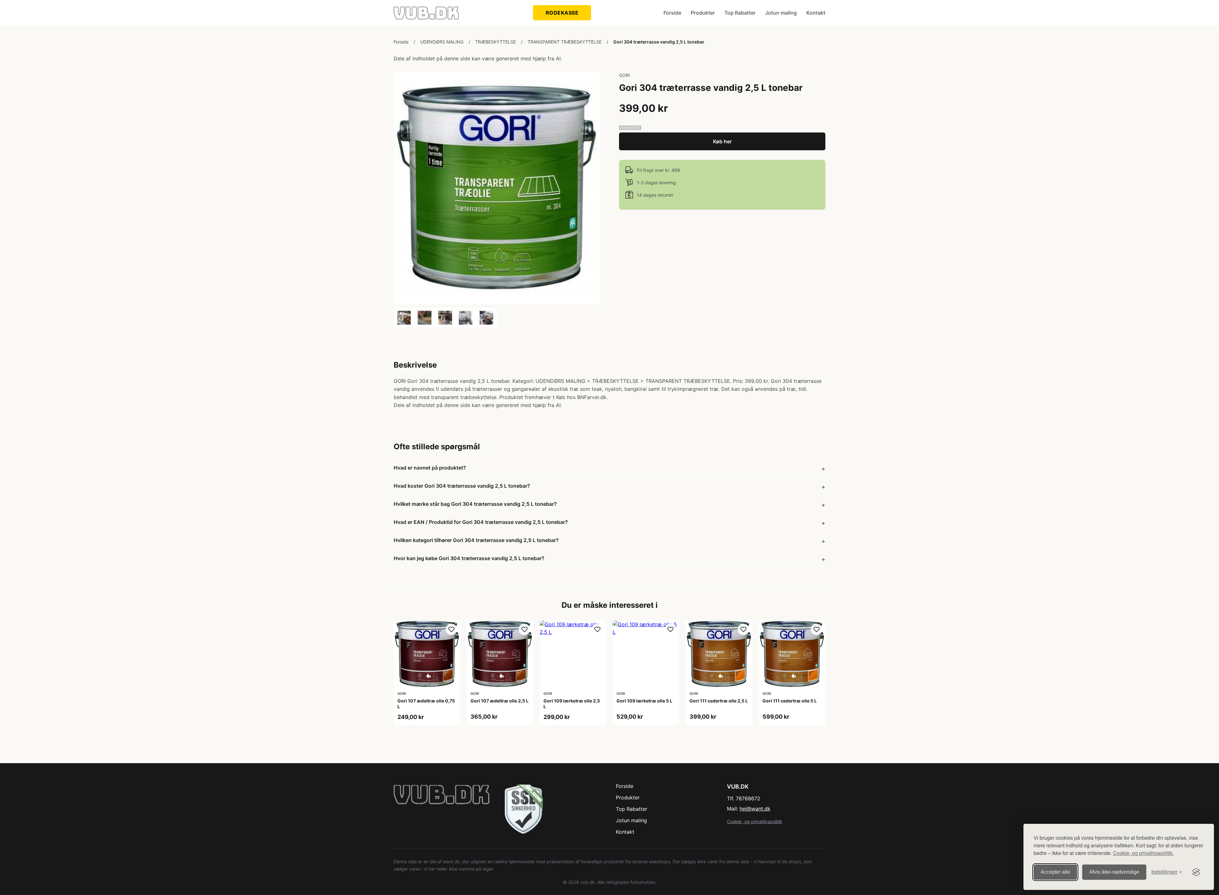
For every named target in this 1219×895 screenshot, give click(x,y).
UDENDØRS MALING (441, 41)
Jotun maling (781, 13)
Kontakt (815, 13)
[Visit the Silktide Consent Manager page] (1196, 872)
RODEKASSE (562, 13)
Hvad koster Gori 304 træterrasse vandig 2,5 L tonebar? (462, 486)
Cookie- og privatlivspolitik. (1143, 853)
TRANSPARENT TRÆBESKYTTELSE (565, 41)
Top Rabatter (740, 13)
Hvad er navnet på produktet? (430, 467)
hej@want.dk (755, 808)
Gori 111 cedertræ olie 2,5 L (718, 700)
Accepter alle (1055, 872)
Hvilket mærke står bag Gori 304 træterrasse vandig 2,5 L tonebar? (475, 504)
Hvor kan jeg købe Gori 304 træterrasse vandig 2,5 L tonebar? (469, 558)
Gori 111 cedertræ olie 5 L (790, 700)
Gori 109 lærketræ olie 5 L (644, 700)
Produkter (703, 13)
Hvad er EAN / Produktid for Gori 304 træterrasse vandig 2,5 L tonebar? (481, 522)
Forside (672, 13)
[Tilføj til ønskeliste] (451, 629)
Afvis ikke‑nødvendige (1114, 872)
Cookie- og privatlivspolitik (754, 821)
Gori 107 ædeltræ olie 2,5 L (499, 700)
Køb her (722, 141)
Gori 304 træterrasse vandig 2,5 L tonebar (658, 41)
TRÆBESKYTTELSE (495, 41)
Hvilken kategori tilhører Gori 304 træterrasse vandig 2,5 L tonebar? (476, 540)
